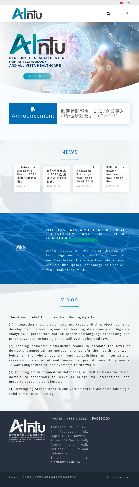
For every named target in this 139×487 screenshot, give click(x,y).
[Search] (107, 14)
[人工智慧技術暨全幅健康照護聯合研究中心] (26, 14)
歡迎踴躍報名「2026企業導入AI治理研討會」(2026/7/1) (92, 114)
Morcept (125, 477)
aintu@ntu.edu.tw (65, 462)
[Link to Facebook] (127, 13)
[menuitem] (122, 3)
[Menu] (115, 14)
